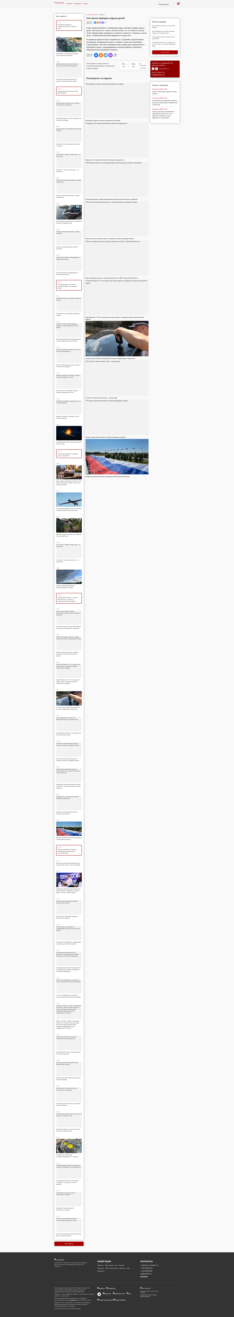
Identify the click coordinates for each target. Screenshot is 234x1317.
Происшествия (109, 1265)
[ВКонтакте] (95, 22)
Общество (102, 14)
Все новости (61, 16)
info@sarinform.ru (158, 75)
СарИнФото (100, 1271)
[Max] (153, 68)
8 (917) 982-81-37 (164, 68)
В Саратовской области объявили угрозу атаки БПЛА (163, 37)
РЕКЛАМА (144, 1277)
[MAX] (103, 22)
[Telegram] (100, 22)
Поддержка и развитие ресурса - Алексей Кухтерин (148, 1295)
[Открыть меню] (178, 4)
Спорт (128, 1268)
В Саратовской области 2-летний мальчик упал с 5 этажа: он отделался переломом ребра (163, 44)
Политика (121, 1265)
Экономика (100, 1268)
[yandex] (105, 1300)
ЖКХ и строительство (111, 1268)
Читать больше (165, 52)
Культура (122, 1268)
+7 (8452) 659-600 (146, 1271)
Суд (116, 1265)
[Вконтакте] (107, 1294)
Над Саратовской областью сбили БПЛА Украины (163, 26)
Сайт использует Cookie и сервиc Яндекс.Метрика (67, 1308)
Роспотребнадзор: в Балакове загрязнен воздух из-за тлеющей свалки (163, 32)
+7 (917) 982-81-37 (146, 1268)
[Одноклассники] (98, 22)
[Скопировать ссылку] (105, 22)
